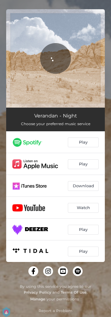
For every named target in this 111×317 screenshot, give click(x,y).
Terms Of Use (74, 292)
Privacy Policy (37, 292)
